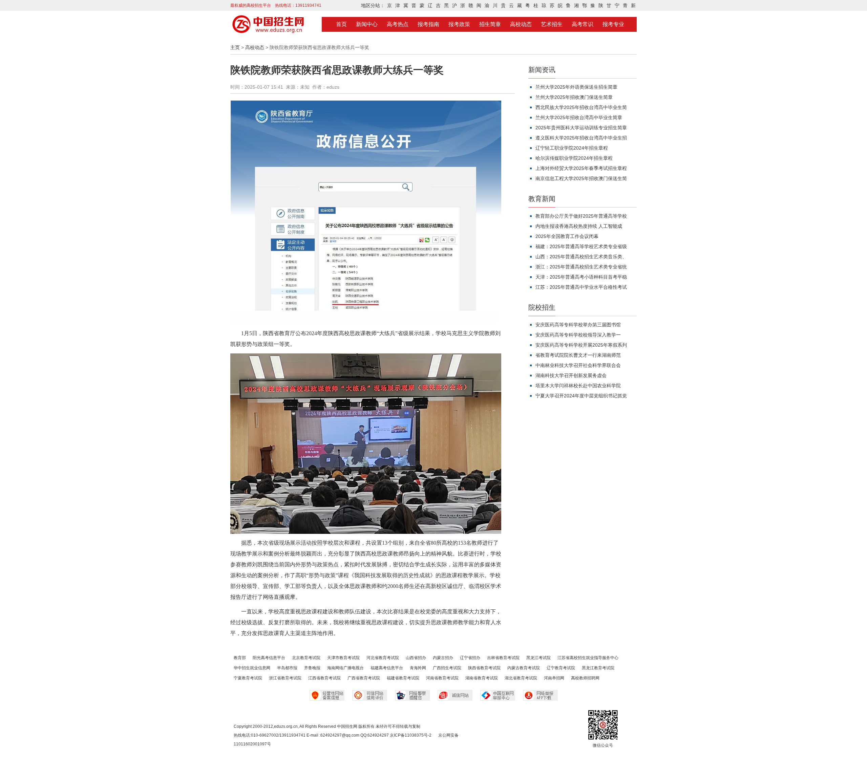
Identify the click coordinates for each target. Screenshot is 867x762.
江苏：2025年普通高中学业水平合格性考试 (581, 287)
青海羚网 (418, 668)
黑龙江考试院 (538, 657)
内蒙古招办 (443, 657)
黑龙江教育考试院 (598, 668)
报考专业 (613, 24)
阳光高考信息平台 (269, 657)
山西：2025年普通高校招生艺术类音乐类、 (581, 256)
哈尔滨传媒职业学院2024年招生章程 (574, 158)
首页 (341, 24)
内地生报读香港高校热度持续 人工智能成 (578, 226)
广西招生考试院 (447, 668)
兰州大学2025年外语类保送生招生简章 (576, 87)
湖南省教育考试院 (481, 678)
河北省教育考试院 (382, 657)
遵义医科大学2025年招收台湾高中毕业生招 (581, 137)
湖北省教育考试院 (521, 678)
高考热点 (397, 24)
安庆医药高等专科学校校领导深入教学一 (578, 335)
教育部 (240, 657)
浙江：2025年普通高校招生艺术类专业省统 (581, 266)
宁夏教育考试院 (248, 678)
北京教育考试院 (306, 657)
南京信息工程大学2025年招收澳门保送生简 (581, 178)
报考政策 (459, 24)
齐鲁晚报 (312, 668)
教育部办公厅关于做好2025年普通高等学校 (581, 216)
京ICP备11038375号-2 (410, 735)
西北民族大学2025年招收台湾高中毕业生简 (581, 107)
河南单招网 (554, 678)
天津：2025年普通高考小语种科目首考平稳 (581, 277)
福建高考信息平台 (387, 668)
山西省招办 (416, 657)
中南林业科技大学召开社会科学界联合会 (578, 365)
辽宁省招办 (470, 657)
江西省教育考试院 (324, 678)
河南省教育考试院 (442, 678)
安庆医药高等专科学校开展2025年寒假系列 (581, 345)
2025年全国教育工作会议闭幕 (566, 236)
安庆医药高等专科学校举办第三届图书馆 (578, 324)
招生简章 (490, 24)
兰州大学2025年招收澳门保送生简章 (574, 97)
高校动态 (521, 24)
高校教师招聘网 (585, 678)
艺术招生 (552, 24)
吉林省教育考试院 (503, 657)
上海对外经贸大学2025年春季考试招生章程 (581, 168)
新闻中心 (367, 24)
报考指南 (428, 24)
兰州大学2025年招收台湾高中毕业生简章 (578, 117)
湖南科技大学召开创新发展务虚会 (571, 375)
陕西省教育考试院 (484, 668)
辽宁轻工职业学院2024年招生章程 (571, 148)
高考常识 (582, 24)
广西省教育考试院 (363, 678)
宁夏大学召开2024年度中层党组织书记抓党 (581, 395)
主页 (235, 47)
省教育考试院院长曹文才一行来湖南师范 (578, 355)
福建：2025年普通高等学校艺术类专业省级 (581, 246)
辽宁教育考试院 (561, 668)
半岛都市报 (287, 668)
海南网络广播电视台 (345, 668)
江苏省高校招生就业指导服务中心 (587, 657)
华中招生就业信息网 (252, 668)
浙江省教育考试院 (285, 678)
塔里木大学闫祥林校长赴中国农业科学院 (578, 385)
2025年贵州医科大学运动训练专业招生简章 (581, 127)
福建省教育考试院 (403, 678)
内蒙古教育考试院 (523, 668)
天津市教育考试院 (343, 657)
